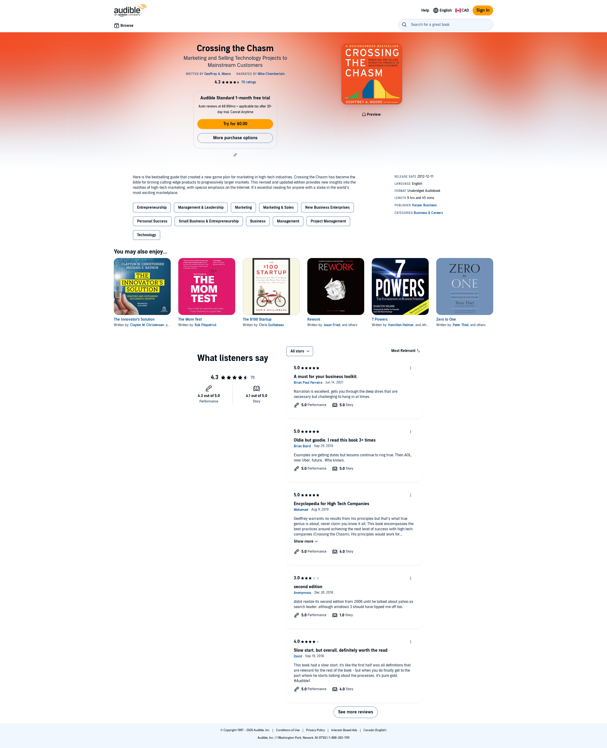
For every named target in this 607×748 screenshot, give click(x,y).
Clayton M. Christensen (147, 325)
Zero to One (446, 319)
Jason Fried (332, 325)
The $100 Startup (257, 319)
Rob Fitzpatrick (205, 325)
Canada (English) (374, 730)
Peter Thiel (461, 325)
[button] (235, 155)
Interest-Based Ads (344, 730)
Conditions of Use (288, 730)
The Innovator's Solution (134, 319)
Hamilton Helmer (401, 325)
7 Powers (380, 319)
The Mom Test (190, 319)
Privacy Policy (316, 730)
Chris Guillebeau (271, 325)
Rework (313, 319)
